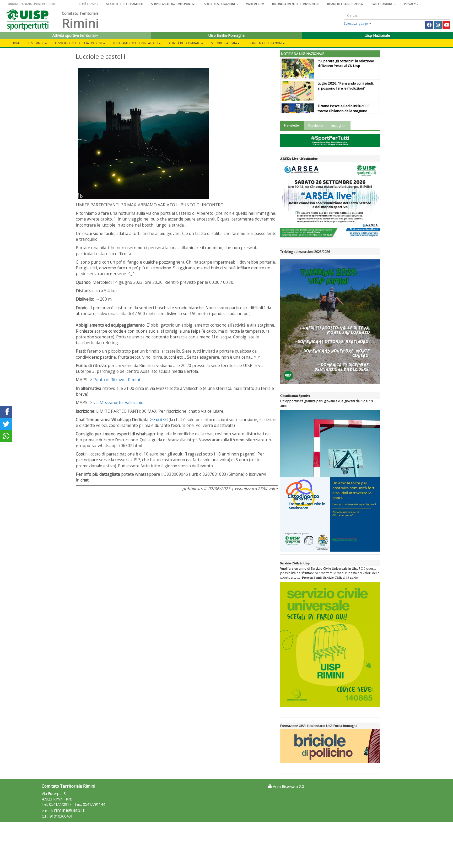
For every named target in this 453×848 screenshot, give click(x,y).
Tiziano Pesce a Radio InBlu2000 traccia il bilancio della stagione (344, 108)
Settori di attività (224, 43)
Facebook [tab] (315, 125)
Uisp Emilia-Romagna (226, 35)
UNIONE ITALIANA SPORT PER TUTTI (31, 4)
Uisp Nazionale (377, 35)
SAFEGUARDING (382, 4)
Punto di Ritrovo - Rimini (116, 380)
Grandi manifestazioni (264, 43)
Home (16, 43)
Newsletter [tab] (292, 125)
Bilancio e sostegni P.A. (345, 4)
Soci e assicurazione (220, 4)
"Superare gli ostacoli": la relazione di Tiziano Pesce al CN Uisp (346, 63)
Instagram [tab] (338, 125)
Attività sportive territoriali (74, 35)
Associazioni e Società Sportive (79, 43)
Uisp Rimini (36, 43)
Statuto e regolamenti (124, 4)
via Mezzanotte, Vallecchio (118, 402)
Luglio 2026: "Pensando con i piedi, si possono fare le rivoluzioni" (346, 86)
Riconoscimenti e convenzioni (295, 4)
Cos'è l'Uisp (87, 4)
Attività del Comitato (185, 43)
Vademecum (255, 4)
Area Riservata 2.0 (288, 786)
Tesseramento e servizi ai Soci (135, 43)
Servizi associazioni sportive (173, 4)
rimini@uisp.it (69, 810)
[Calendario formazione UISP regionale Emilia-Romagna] (330, 746)
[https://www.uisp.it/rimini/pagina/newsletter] (330, 140)
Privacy (410, 4)
